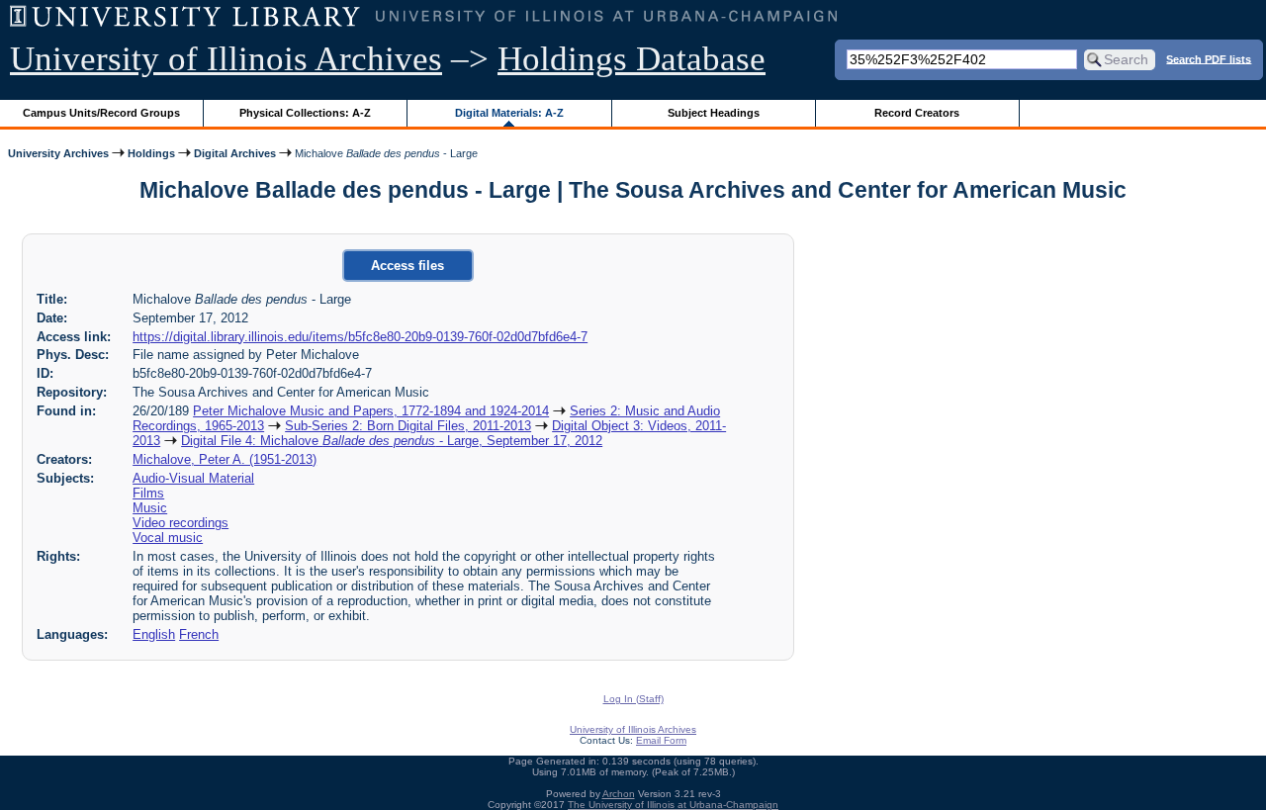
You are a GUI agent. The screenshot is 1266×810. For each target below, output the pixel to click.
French (199, 634)
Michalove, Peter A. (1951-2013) (224, 459)
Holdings (151, 153)
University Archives (58, 153)
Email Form (661, 740)
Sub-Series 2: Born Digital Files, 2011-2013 (408, 425)
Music (150, 507)
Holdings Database (631, 59)
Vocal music (168, 537)
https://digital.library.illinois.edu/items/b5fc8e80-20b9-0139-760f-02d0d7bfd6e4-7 (360, 336)
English (154, 634)
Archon (618, 793)
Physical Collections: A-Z (305, 113)
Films (148, 493)
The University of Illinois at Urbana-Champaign (673, 804)
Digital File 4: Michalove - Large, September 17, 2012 (391, 440)
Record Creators (916, 113)
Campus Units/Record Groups (101, 113)
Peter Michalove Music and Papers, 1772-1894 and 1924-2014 (371, 411)
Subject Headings (714, 113)
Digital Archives (235, 153)
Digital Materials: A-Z (509, 113)
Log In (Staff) (633, 698)
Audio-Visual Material (193, 478)
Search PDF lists (1208, 58)
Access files (407, 265)
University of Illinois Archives (226, 59)
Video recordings (180, 522)
